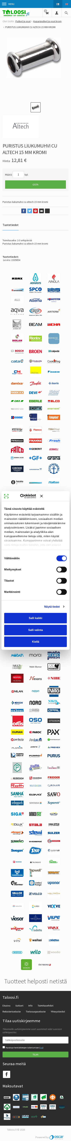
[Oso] (35, 722)
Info (30, 1005)
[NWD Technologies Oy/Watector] (54, 704)
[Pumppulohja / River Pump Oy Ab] (17, 758)
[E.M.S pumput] (17, 401)
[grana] (54, 458)
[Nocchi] (17, 703)
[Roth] (17, 787)
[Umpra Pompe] (35, 885)
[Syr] (35, 853)
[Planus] (17, 748)
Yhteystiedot (58, 1011)
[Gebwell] (54, 451)
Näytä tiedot (52, 606)
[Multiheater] (17, 669)
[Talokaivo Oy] (35, 862)
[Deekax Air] (17, 393)
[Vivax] (54, 929)
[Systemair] (54, 854)
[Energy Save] (17, 408)
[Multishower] (35, 668)
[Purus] (54, 756)
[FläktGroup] (54, 431)
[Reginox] (54, 768)
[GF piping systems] (35, 459)
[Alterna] (35, 301)
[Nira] (35, 692)
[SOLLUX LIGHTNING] (17, 825)
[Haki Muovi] (35, 482)
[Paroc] (35, 732)
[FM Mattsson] (17, 441)
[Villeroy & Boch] (35, 921)
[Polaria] (35, 747)
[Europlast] (35, 420)
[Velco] (35, 894)
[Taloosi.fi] (16, 12)
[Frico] (17, 451)
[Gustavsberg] (53, 473)
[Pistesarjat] (54, 740)
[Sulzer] (54, 833)
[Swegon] (17, 851)
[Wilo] (35, 955)
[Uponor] (54, 884)
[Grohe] (17, 471)
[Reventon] (35, 778)
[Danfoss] (35, 385)
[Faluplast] (54, 419)
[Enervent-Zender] (54, 408)
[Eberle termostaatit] (35, 401)
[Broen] (35, 352)
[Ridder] (54, 778)
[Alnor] (54, 292)
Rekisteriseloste (12, 1011)
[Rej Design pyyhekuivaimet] (17, 778)
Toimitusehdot (45, 1005)
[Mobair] (17, 655)
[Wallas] (35, 941)
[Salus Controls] (54, 785)
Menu (11, 4)
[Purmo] (35, 756)
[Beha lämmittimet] (54, 324)
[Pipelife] (35, 740)
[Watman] (53, 944)
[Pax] (54, 733)
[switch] (61, 569)
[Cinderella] (35, 361)
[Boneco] (53, 343)
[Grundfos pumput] (35, 469)
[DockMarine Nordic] (54, 395)
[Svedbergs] (35, 841)
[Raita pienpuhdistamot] (35, 770)
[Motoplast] (54, 659)
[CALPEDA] (54, 354)
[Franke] (35, 441)
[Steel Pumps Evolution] (54, 826)
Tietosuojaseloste (36, 1011)
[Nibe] (54, 678)
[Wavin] (17, 953)
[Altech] (17, 303)
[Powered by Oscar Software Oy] (56, 1137)
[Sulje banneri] (53, 496)
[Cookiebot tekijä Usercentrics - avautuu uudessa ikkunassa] (25, 496)
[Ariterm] (54, 313)
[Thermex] (17, 884)
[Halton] (54, 486)
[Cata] (17, 361)
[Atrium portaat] (17, 329)
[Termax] (54, 873)
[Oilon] (17, 711)
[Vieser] (17, 919)
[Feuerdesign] (17, 434)
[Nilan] (17, 692)
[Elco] (54, 402)
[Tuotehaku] (66, 12)
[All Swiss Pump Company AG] (35, 292)
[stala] (35, 825)
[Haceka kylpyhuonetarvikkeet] (17, 483)
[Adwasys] (35, 283)
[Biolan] (17, 343)
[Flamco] (35, 432)
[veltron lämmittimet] (54, 897)
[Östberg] (44, 965)
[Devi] (35, 393)
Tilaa (35, 1054)
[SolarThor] (54, 818)
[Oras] (17, 725)
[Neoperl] (17, 681)
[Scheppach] (17, 804)
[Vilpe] (54, 919)
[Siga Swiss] (17, 814)
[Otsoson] (54, 722)
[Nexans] (35, 679)
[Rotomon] (35, 786)
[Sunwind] (17, 842)
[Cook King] (54, 362)
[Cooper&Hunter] (17, 374)
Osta (35, 184)
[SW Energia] (54, 842)
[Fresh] (54, 441)
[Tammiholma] (17, 876)
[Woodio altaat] (54, 952)
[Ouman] (17, 733)
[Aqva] (17, 313)
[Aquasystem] (54, 301)
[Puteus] (17, 772)
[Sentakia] (35, 803)
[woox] (26, 969)
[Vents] (17, 908)
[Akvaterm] (17, 290)
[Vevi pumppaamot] (35, 910)
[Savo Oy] (35, 794)
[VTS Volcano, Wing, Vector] (17, 941)
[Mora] (35, 655)
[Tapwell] (35, 876)
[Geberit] (35, 449)
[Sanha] (17, 796)
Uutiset (19, 1005)
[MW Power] (54, 669)
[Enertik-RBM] (35, 409)
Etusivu (6, 1005)
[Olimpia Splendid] (35, 711)
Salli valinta (35, 629)
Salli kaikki (35, 618)
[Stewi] (35, 834)
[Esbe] (17, 418)
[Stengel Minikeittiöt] (17, 833)
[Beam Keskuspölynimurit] (35, 325)
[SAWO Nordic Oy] (54, 795)
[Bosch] (17, 352)
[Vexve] (54, 907)
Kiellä (35, 641)
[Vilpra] (17, 930)
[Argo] (35, 315)
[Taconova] (17, 864)
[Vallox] (17, 896)
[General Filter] (17, 458)
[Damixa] (17, 383)
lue (41, 1047)
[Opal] (54, 711)
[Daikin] (54, 372)
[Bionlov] (35, 340)
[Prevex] (54, 747)
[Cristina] (35, 376)
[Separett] (54, 803)
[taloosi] (54, 864)
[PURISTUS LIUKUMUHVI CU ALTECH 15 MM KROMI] (35, 66)
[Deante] (54, 384)
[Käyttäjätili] (56, 12)
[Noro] (35, 704)
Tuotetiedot (11, 225)
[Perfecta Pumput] (17, 740)
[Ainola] (54, 282)
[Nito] (54, 696)
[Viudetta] (35, 930)
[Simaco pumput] (35, 815)
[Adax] (17, 280)
